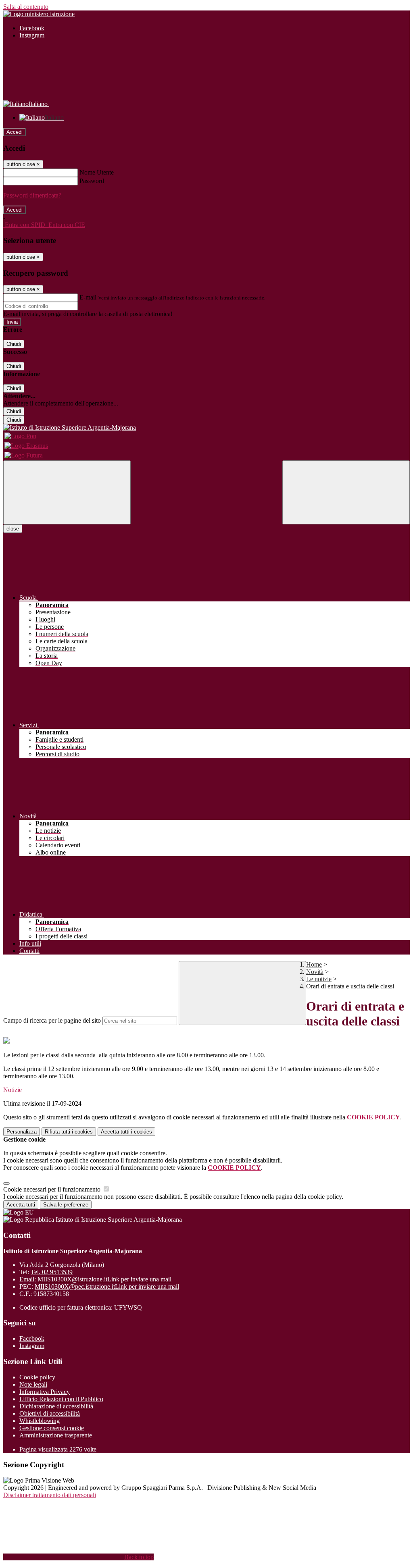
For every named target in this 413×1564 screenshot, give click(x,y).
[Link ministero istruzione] (39, 13)
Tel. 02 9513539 (52, 1272)
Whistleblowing (39, 1420)
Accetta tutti (126, 1132)
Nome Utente (96, 172)
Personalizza (21, 1132)
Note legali (33, 1384)
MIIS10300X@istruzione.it (104, 1279)
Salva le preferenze (65, 1205)
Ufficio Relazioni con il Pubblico (61, 1399)
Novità (314, 971)
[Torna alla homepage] (206, 427)
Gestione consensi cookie (51, 1428)
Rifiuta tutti (69, 1132)
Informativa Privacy (44, 1391)
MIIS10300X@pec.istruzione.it (107, 1286)
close (12, 529)
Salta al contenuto (25, 6)
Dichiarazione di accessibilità (56, 1406)
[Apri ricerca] (346, 492)
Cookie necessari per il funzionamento (52, 1189)
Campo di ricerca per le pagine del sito (52, 1020)
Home (314, 964)
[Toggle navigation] (67, 492)
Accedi (14, 132)
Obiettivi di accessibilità (49, 1413)
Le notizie (319, 978)
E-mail (87, 297)
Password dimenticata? (32, 195)
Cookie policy (37, 1377)
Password (91, 180)
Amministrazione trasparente (55, 1435)
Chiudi (13, 344)
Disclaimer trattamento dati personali (49, 1494)
